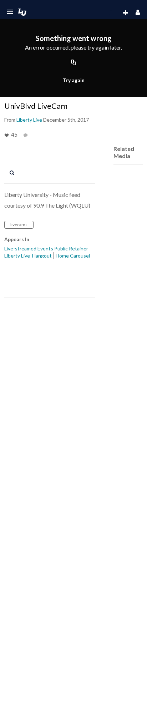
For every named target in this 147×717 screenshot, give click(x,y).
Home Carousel (73, 256)
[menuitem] (111, 13)
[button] (10, 12)
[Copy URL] (73, 62)
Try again (74, 80)
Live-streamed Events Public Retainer (46, 248)
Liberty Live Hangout (28, 256)
